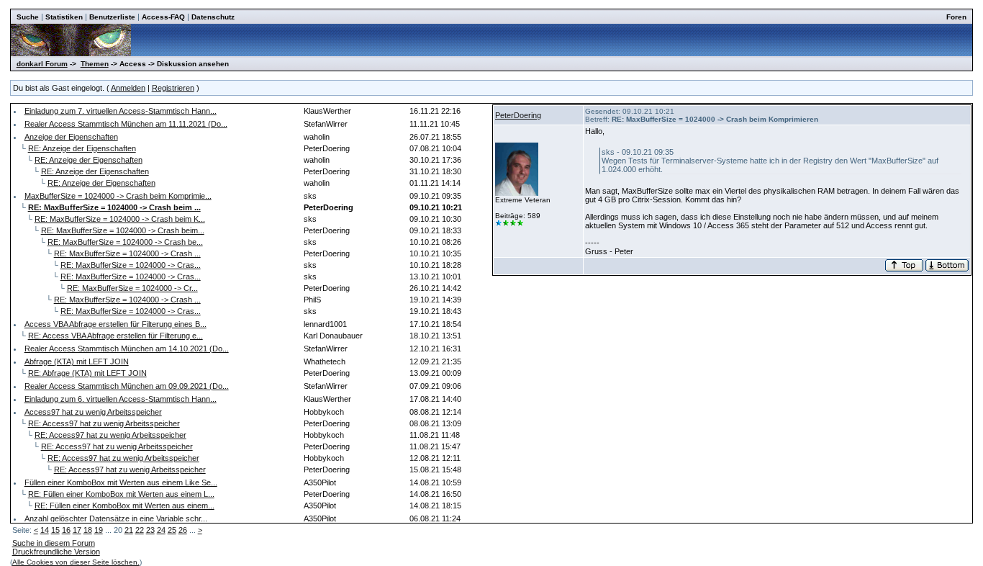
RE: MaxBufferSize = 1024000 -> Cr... (132, 288)
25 (172, 530)
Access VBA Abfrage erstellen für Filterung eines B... (115, 324)
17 (77, 530)
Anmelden (128, 88)
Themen (95, 64)
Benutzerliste (112, 17)
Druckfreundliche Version (56, 551)
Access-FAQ (163, 17)
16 (66, 530)
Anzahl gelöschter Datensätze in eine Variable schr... (115, 518)
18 (87, 530)
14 (44, 530)
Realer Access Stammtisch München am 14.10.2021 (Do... (126, 348)
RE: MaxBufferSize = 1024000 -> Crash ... (127, 253)
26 (182, 530)
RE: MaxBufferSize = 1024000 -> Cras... (130, 265)
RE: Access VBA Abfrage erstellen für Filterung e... (115, 335)
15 (55, 530)
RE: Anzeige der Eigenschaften (82, 148)
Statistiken (64, 17)
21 (128, 530)
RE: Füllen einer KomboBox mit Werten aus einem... (124, 505)
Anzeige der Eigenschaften (71, 136)
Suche (28, 17)
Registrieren (173, 88)
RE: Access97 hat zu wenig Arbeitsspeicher (104, 423)
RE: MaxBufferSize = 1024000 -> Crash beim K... (120, 219)
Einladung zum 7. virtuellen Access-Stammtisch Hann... (120, 111)
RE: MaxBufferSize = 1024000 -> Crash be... (125, 242)
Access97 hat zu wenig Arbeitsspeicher (93, 412)
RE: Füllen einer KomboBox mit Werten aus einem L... (121, 494)
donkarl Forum (42, 64)
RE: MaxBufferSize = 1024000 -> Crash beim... (122, 230)
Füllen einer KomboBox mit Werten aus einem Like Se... (120, 482)
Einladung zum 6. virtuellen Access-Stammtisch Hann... (120, 399)
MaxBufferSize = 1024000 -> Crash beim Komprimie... (118, 196)
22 (139, 530)
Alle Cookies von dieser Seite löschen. (76, 562)
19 (98, 530)
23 (150, 530)
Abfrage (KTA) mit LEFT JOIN (76, 361)
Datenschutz (213, 17)
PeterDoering (518, 115)
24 (161, 530)
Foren (956, 17)
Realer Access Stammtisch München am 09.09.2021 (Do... (126, 386)
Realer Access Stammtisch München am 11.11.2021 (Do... (125, 124)
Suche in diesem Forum (53, 543)
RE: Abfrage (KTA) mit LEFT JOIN (87, 373)
